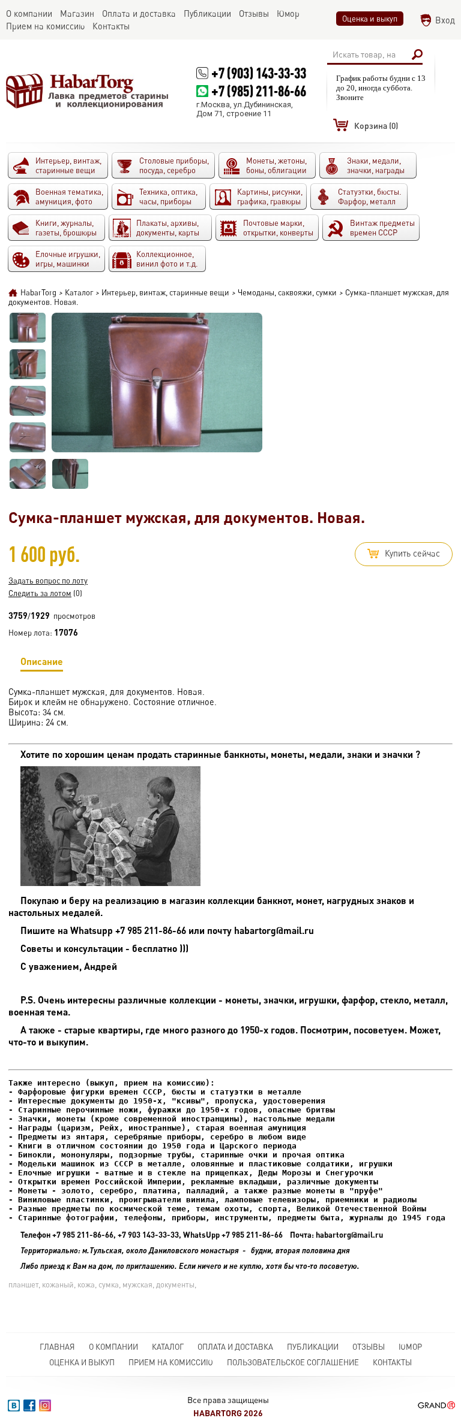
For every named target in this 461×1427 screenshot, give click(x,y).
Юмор (410, 1347)
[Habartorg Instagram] (45, 1405)
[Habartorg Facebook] (29, 1405)
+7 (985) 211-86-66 (258, 90)
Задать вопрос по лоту (48, 580)
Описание (41, 661)
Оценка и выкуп (369, 18)
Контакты (392, 1362)
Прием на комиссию (170, 1362)
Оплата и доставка (235, 1347)
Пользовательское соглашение (293, 1362)
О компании (113, 1347)
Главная (57, 1347)
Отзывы (368, 1347)
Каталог (168, 1347)
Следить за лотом (39, 593)
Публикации (313, 1347)
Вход (445, 20)
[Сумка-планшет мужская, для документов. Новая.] (28, 328)
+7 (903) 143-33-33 (258, 72)
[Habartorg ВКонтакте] (14, 1405)
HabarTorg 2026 (228, 1413)
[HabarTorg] (87, 91)
